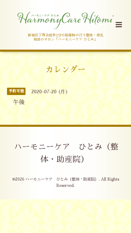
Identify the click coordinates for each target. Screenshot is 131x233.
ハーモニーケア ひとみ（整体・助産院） (66, 153)
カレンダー (65, 69)
